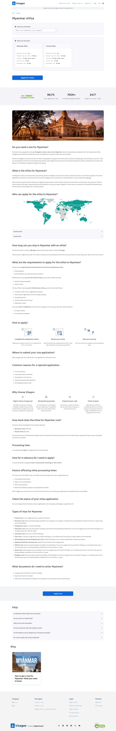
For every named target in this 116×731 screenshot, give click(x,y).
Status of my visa (64, 3)
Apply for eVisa (27, 77)
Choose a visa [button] (76, 3)
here (54, 357)
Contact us (88, 3)
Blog (95, 3)
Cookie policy (73, 709)
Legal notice (73, 702)
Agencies (98, 702)
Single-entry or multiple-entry (45, 709)
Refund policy (73, 716)
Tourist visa (39, 702)
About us (15, 702)
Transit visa (39, 705)
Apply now (58, 593)
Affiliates (98, 705)
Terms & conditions (75, 705)
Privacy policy (74, 712)
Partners (98, 699)
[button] (101, 3)
